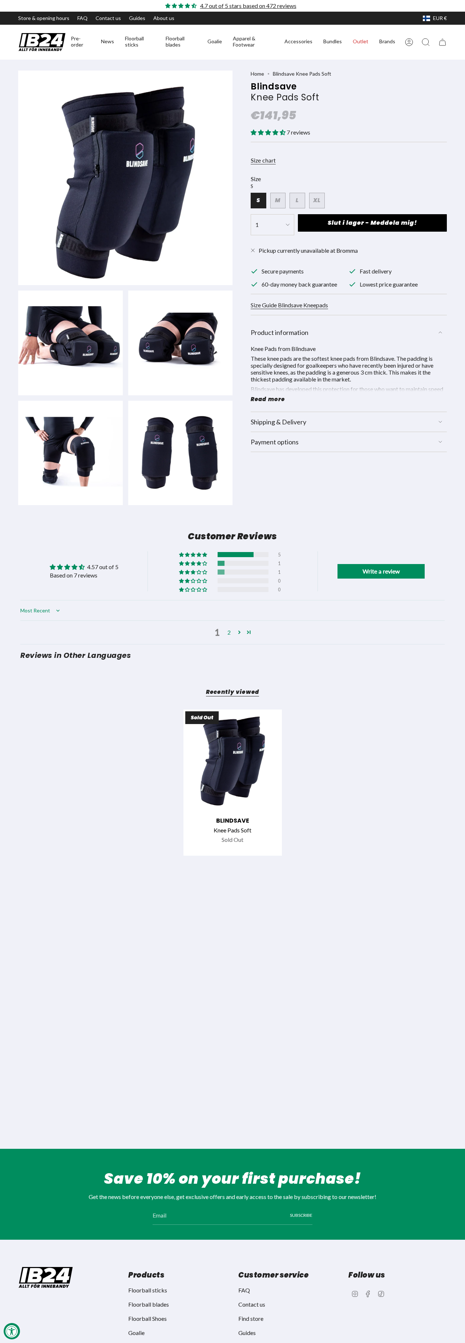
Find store (250, 1318)
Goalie (136, 1332)
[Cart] (442, 42)
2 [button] (229, 632)
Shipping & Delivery (278, 422)
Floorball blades (148, 1304)
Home (257, 74)
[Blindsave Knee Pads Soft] (232, 759)
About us (163, 18)
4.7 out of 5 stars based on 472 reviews (248, 5)
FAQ (82, 18)
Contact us (108, 18)
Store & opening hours (43, 18)
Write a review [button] (381, 571)
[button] (80, 42)
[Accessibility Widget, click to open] (12, 1331)
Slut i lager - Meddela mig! (372, 223)
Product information (279, 332)
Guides (137, 18)
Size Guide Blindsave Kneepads (289, 304)
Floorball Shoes (147, 1318)
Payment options (275, 442)
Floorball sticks (147, 1290)
